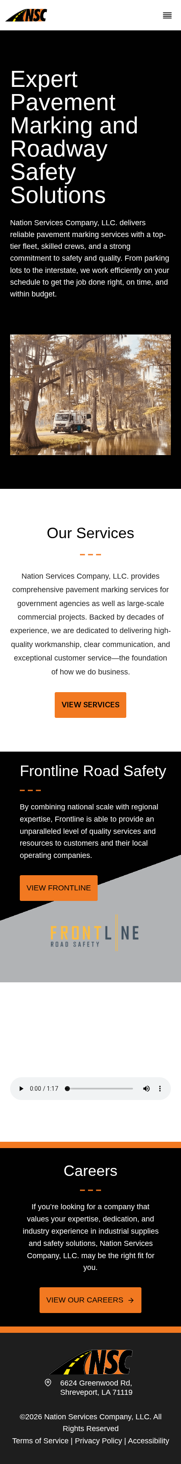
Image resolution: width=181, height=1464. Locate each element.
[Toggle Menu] (167, 15)
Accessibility (148, 1441)
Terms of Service (40, 1441)
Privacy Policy (98, 1441)
